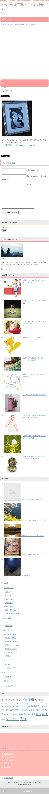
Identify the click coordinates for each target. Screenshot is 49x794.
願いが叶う (8, 596)
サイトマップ (8, 760)
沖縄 (39, 710)
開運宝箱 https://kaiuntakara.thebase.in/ (20, 145)
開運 (45, 714)
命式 (29, 706)
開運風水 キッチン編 (12, 645)
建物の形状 (8, 626)
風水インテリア (9, 630)
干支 (4, 710)
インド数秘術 (39, 700)
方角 (30, 710)
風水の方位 (8, 592)
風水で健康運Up (10, 606)
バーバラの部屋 (9, 686)
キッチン (11, 703)
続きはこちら (5, 269)
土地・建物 (7, 618)
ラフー (9, 706)
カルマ (5, 703)
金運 (34, 714)
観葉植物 (8, 677)
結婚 (13, 714)
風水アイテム (8, 672)
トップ (6, 583)
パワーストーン (34, 703)
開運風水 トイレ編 (11, 649)
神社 (9, 714)
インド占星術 (25, 699)
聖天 (17, 714)
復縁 (8, 710)
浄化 (43, 710)
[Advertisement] (24, 52)
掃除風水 (8, 656)
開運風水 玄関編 (10, 634)
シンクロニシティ (21, 703)
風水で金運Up (9, 603)
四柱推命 (8, 664)
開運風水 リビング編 (12, 641)
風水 (23, 719)
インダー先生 (8, 699)
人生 (12, 706)
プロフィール (8, 754)
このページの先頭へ (25, 791)
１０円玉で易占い (11, 668)
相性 (5, 714)
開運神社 (6, 681)
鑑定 (38, 714)
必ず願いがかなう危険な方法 (32, 337)
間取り (3, 719)
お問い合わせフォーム (11, 763)
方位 (26, 709)
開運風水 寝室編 (10, 638)
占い (5, 660)
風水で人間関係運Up (12, 613)
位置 (21, 706)
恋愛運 (17, 710)
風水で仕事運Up (10, 610)
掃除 (21, 710)
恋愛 (12, 710)
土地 (6, 622)
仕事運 (17, 706)
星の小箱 (7, 767)
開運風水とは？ (9, 588)
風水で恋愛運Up (10, 599)
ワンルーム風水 (10, 652)
